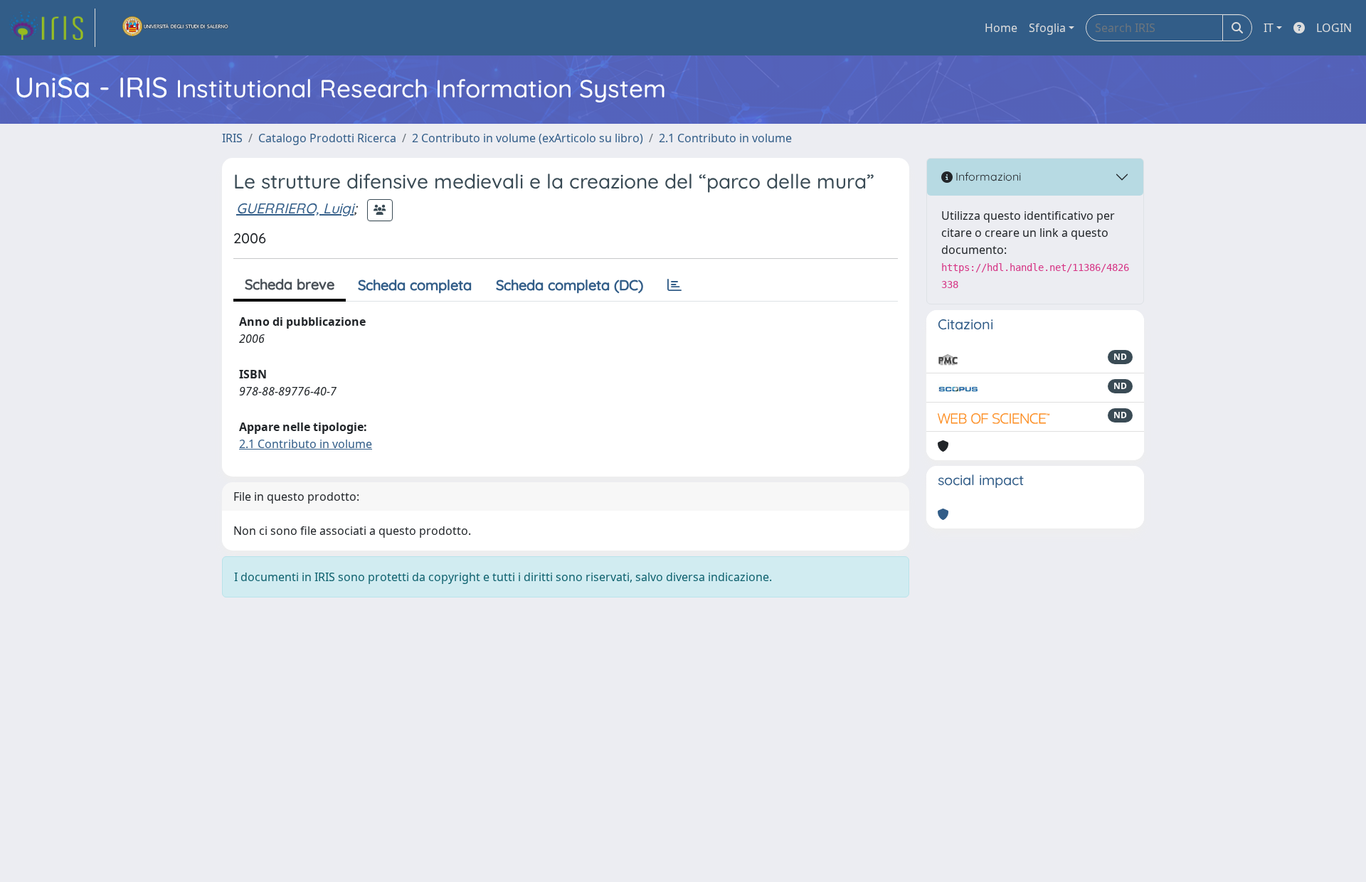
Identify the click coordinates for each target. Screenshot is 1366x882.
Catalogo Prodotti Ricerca (327, 138)
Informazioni (987, 176)
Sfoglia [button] (1047, 28)
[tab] (674, 285)
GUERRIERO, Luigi (295, 208)
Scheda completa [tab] (415, 285)
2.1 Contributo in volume (725, 138)
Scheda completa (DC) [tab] (569, 285)
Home (1001, 28)
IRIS (232, 138)
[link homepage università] (176, 28)
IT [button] (1269, 28)
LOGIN (1334, 28)
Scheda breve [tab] (289, 284)
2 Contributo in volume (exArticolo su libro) (527, 138)
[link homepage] (52, 28)
